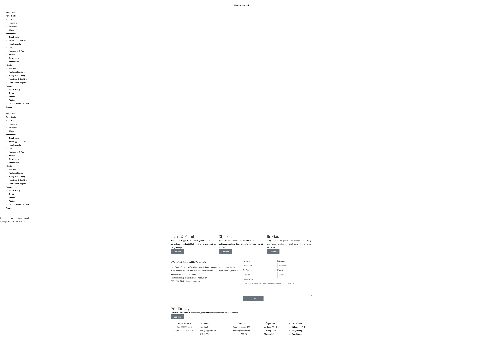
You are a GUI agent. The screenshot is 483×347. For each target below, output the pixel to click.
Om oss (9, 107)
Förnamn (246, 261)
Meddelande (248, 279)
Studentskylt (14, 61)
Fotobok (12, 54)
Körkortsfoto (11, 16)
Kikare (11, 30)
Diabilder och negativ (17, 82)
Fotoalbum (13, 26)
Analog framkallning (17, 75)
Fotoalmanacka (15, 44)
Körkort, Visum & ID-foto (19, 104)
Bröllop (11, 93)
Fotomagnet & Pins (16, 51)
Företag (12, 100)
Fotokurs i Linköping (17, 72)
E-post (280, 270)
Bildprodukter (11, 33)
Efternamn (281, 261)
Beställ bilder (11, 12)
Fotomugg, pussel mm (18, 40)
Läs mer (273, 252)
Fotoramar (13, 23)
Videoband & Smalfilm (18, 79)
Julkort (11, 47)
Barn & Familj (14, 89)
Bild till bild (13, 68)
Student (12, 96)
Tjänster (9, 65)
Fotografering (11, 86)
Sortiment (10, 19)
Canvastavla (14, 58)
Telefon (246, 270)
